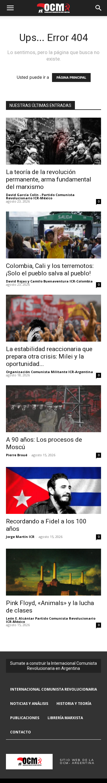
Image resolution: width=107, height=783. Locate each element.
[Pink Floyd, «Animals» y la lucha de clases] (53, 572)
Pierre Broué (16, 455)
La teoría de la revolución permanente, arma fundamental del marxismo (48, 179)
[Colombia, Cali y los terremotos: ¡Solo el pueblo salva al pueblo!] (53, 234)
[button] (10, 8)
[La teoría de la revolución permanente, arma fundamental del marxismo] (53, 141)
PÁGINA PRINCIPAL (71, 77)
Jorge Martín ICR (20, 536)
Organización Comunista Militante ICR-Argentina (49, 372)
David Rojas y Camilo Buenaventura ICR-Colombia (49, 281)
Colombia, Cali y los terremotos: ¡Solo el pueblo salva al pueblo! (50, 269)
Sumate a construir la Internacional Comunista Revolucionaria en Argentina (53, 666)
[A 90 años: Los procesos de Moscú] (53, 408)
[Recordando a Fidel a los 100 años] (53, 490)
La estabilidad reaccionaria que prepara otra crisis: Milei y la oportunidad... (49, 356)
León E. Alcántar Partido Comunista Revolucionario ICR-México (50, 620)
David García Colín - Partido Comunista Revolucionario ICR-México (40, 196)
